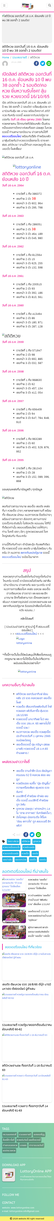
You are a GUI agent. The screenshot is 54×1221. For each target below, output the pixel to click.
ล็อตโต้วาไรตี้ (8, 1140)
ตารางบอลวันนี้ (36, 1145)
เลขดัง (35, 853)
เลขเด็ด (33, 860)
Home (5, 57)
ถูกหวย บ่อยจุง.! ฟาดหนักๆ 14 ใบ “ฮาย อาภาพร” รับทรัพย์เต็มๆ (33, 811)
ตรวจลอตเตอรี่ (9, 1134)
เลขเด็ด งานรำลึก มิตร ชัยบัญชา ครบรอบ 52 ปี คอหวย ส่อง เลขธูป (34, 775)
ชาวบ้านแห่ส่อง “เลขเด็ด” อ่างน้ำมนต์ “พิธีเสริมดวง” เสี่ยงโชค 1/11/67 (39, 900)
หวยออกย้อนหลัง (11, 853)
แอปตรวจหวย (9, 1151)
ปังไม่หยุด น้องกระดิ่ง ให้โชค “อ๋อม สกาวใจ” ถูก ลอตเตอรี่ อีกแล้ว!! (33, 821)
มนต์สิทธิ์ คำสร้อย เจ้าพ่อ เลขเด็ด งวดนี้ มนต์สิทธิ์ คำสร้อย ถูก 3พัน (32, 800)
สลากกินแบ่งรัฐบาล (31, 553)
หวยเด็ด (25, 853)
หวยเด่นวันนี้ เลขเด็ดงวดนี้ (29, 1140)
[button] (36, 64)
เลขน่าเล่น (7, 860)
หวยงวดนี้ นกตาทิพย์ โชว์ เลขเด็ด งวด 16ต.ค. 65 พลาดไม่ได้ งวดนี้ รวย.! (33, 723)
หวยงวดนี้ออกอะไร (11, 847)
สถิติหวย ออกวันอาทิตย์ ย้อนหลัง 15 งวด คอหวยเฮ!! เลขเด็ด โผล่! (34, 698)
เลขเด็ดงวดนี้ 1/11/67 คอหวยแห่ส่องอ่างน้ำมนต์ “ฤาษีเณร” (39, 916)
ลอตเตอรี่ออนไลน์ (11, 136)
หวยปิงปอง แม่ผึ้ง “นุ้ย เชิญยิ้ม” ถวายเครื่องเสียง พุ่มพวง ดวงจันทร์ (33, 787)
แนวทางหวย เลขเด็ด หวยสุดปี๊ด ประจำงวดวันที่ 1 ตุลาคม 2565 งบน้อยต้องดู (33, 736)
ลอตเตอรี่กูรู (39, 1134)
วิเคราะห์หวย (13, 841)
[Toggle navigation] (49, 5)
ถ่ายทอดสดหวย (10, 1145)
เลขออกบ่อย (20, 860)
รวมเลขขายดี (19, 57)
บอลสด (23, 1145)
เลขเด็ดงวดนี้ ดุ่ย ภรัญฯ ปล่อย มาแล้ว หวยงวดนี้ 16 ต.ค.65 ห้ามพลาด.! (33, 748)
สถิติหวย (26, 841)
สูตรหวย (37, 841)
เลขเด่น (43, 860)
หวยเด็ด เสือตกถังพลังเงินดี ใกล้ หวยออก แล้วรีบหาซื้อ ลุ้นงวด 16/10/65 (34, 710)
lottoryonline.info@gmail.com (24, 1211)
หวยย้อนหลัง (29, 847)
